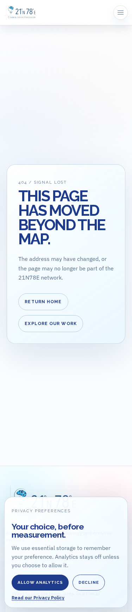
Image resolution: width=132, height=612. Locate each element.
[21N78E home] (20, 12)
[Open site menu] (120, 12)
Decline (88, 582)
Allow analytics (40, 582)
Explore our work (51, 323)
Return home (43, 301)
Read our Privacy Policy (38, 597)
